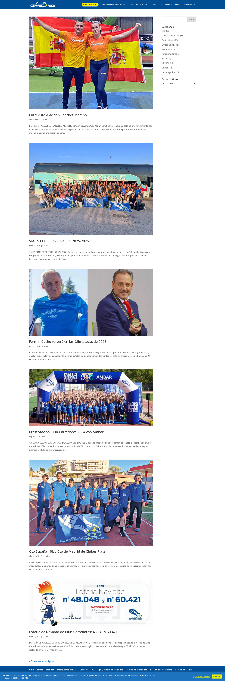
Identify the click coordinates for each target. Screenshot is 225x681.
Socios (165, 67)
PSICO (165, 58)
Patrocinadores (169, 53)
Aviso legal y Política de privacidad (107, 670)
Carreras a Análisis (171, 35)
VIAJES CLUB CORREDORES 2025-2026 (59, 241)
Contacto (84, 670)
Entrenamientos (170, 44)
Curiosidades (168, 40)
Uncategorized (169, 72)
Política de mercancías (136, 670)
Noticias (50, 670)
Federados (45, 556)
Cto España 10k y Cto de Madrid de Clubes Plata (67, 551)
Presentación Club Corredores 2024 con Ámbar (66, 431)
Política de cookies (183, 670)
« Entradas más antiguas (41, 661)
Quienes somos (36, 670)
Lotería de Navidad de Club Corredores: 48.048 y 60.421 (73, 631)
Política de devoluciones (161, 670)
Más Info (24, 678)
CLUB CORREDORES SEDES (113, 5)
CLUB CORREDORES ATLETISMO (143, 5)
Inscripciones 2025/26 (66, 670)
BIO (164, 31)
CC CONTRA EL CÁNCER (170, 5)
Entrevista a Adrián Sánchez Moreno (58, 115)
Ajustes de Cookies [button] (201, 676)
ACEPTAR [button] (216, 676)
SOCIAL (44, 119)
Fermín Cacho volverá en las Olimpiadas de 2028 (67, 341)
